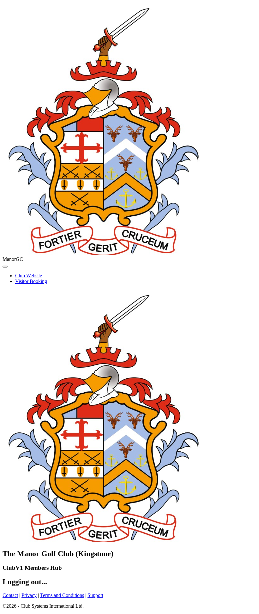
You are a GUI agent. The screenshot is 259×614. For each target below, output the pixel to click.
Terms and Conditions (62, 595)
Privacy (29, 595)
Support (95, 595)
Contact (10, 595)
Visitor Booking (31, 281)
